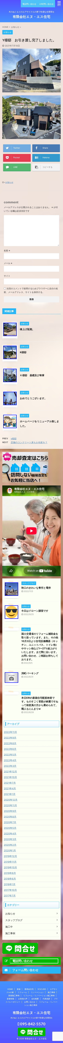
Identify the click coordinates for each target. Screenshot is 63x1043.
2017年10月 (10, 889)
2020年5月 (10, 827)
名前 (7, 250)
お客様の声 (22, 999)
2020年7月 (10, 822)
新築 (18, 989)
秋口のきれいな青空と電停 (36, 587)
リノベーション (37, 992)
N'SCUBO (42, 989)
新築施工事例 (13, 995)
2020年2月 (10, 844)
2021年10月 (10, 777)
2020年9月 (10, 811)
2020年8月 (10, 816)
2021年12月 (10, 771)
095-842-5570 (32, 1024)
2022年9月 (10, 737)
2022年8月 (10, 743)
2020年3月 (10, 839)
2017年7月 (10, 895)
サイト (7, 276)
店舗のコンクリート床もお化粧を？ (29, 442)
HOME (10, 989)
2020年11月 (10, 805)
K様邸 (23, 352)
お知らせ (9, 182)
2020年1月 (10, 850)
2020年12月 (10, 799)
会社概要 (35, 999)
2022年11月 (10, 732)
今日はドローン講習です (34, 610)
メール (8, 263)
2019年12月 (10, 856)
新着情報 (10, 999)
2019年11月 (10, 861)
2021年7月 (10, 782)
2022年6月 (10, 749)
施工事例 (51, 992)
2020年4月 (10, 833)
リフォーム (22, 992)
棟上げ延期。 (27, 329)
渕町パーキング (30, 673)
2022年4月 (10, 760)
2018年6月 (10, 878)
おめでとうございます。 (33, 398)
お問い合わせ (29, 1002)
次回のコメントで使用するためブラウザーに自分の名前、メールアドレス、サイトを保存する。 (31, 290)
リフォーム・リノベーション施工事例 (39, 995)
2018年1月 (9, 884)
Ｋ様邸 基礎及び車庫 (32, 375)
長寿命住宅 (29, 989)
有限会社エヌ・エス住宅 (31, 17)
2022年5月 (10, 754)
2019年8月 (10, 873)
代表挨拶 (46, 999)
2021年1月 (9, 794)
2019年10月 (10, 867)
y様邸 (14, 438)
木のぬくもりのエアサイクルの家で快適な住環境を (31, 1018)
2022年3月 (10, 765)
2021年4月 (10, 788)
